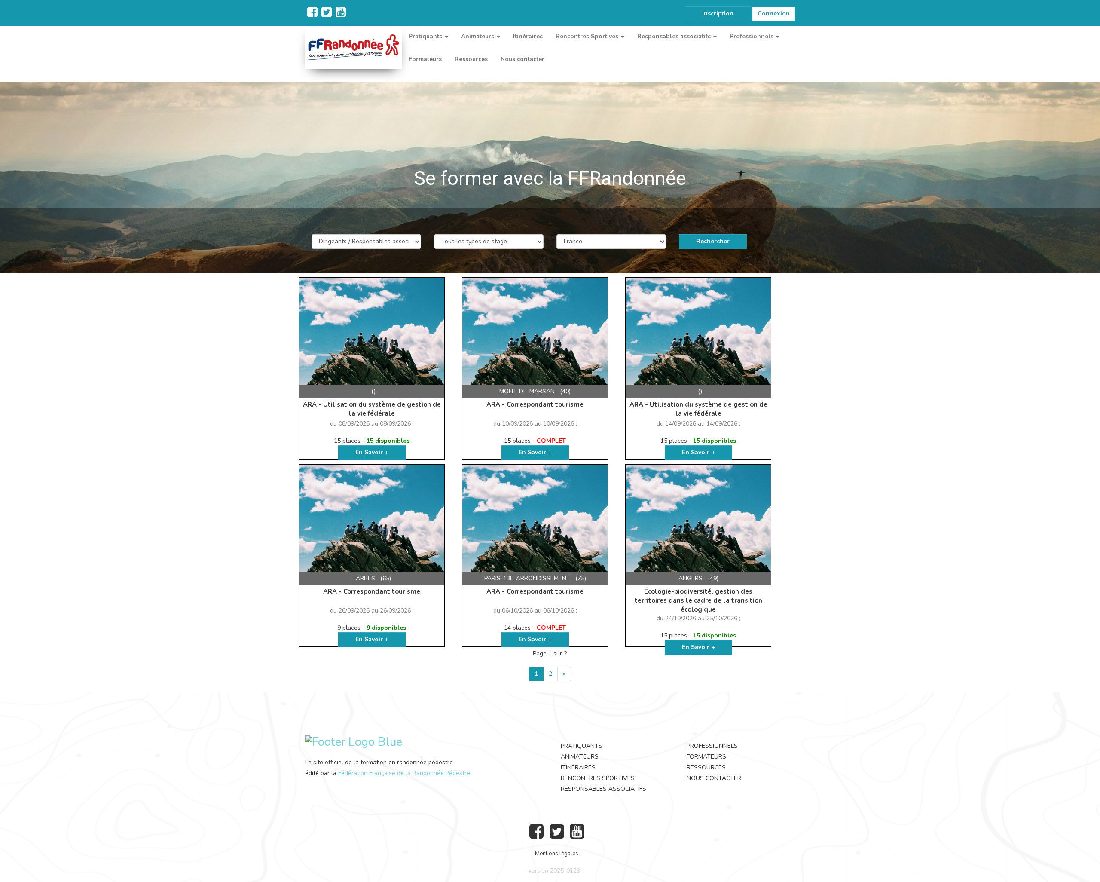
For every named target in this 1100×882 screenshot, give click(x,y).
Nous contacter (522, 59)
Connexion (774, 13)
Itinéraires (528, 36)
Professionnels (712, 746)
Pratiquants (581, 746)
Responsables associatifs (603, 789)
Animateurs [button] (478, 36)
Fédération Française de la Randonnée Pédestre (404, 773)
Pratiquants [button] (426, 36)
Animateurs (580, 757)
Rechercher (713, 241)
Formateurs (425, 59)
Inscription (717, 13)
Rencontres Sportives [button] (588, 36)
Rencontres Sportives (598, 778)
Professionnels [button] (752, 36)
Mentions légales (556, 854)
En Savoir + (371, 452)
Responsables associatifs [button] (674, 36)
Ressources (471, 59)
